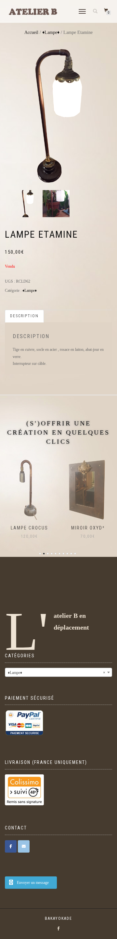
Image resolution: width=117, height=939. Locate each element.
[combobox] (58, 672)
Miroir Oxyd (101, 527)
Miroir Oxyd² (42, 527)
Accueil (31, 32)
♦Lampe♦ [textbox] (56, 672)
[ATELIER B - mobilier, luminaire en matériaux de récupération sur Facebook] (11, 846)
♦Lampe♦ (50, 32)
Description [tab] (24, 316)
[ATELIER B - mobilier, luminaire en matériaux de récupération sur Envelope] (24, 846)
